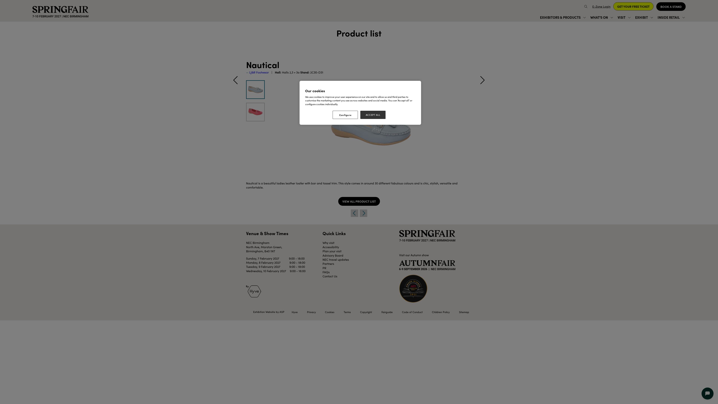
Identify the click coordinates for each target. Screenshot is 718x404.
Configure (345, 115)
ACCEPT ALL (373, 115)
